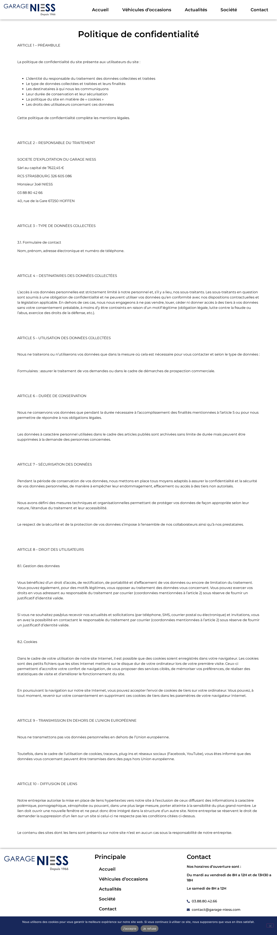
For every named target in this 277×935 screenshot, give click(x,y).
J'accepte (129, 928)
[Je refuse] (270, 925)
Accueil (100, 9)
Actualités (196, 9)
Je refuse (149, 928)
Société (229, 9)
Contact (259, 9)
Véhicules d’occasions (146, 9)
